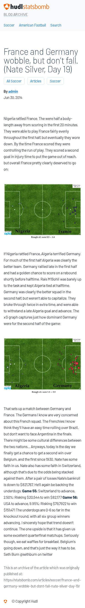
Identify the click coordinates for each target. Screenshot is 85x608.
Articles (35, 81)
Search (55, 25)
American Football (32, 25)
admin (13, 91)
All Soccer (14, 81)
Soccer (9, 25)
